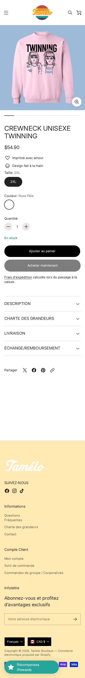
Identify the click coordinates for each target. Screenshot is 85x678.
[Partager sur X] (25, 370)
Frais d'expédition (18, 277)
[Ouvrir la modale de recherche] (70, 12)
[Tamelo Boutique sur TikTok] (21, 490)
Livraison (14, 333)
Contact (10, 534)
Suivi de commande (19, 566)
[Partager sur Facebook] (34, 370)
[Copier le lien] (52, 370)
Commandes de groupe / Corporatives (33, 573)
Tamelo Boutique (42, 650)
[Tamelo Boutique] (42, 12)
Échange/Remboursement (32, 348)
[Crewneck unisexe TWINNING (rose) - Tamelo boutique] (42, 67)
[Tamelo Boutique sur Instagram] (14, 490)
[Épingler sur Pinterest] (43, 370)
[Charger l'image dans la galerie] (77, 102)
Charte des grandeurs (29, 318)
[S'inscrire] (75, 619)
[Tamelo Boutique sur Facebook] (7, 490)
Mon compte (14, 559)
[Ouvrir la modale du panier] (79, 12)
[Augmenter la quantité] (26, 227)
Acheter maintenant (42, 265)
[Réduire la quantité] (8, 227)
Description (17, 303)
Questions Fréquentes (13, 518)
